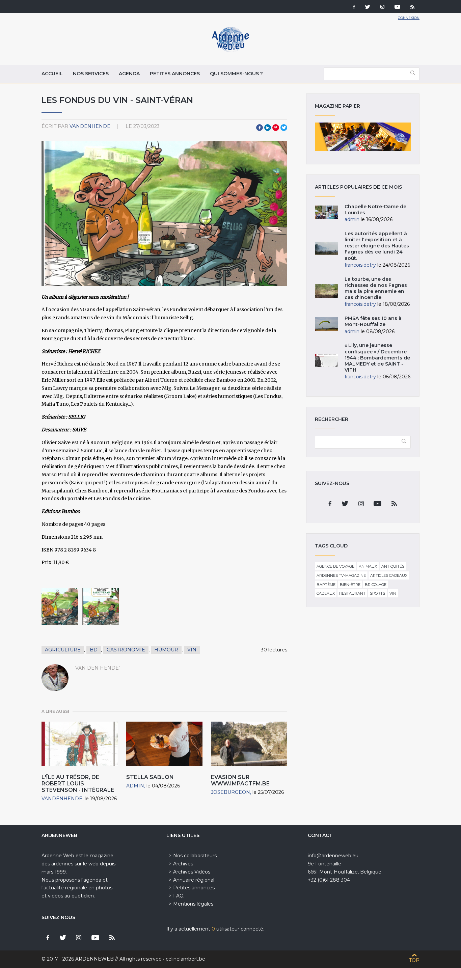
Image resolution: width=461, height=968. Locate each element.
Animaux (368, 566)
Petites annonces (175, 74)
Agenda (129, 74)
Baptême (326, 584)
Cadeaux (326, 593)
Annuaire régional (193, 880)
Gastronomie (126, 650)
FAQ (178, 896)
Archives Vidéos (191, 872)
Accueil (52, 74)
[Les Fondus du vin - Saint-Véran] (60, 606)
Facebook (259, 127)
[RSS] (412, 7)
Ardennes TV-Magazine (341, 575)
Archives (183, 864)
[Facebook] (354, 7)
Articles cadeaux (388, 575)
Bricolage (375, 584)
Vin (191, 650)
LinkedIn (267, 127)
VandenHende (90, 126)
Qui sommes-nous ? (236, 74)
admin (135, 786)
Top (414, 960)
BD (94, 650)
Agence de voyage (335, 566)
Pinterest (275, 127)
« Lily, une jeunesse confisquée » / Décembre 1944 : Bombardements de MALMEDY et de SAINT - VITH (377, 357)
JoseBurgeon (230, 792)
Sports (377, 593)
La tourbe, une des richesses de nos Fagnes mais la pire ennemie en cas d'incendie (376, 288)
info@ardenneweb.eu (333, 856)
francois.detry (360, 265)
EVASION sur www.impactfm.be (240, 780)
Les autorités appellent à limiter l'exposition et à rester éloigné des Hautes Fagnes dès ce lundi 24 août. (377, 246)
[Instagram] (382, 7)
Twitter (283, 127)
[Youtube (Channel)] (397, 7)
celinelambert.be (185, 959)
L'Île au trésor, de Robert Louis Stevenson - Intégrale (78, 783)
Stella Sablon (150, 777)
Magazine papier (363, 137)
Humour (166, 650)
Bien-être (350, 584)
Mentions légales (193, 904)
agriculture (63, 650)
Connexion (408, 18)
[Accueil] (230, 51)
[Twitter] (368, 7)
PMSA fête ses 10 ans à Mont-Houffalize (373, 321)
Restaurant (352, 593)
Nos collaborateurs (195, 856)
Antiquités (392, 566)
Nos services (91, 74)
